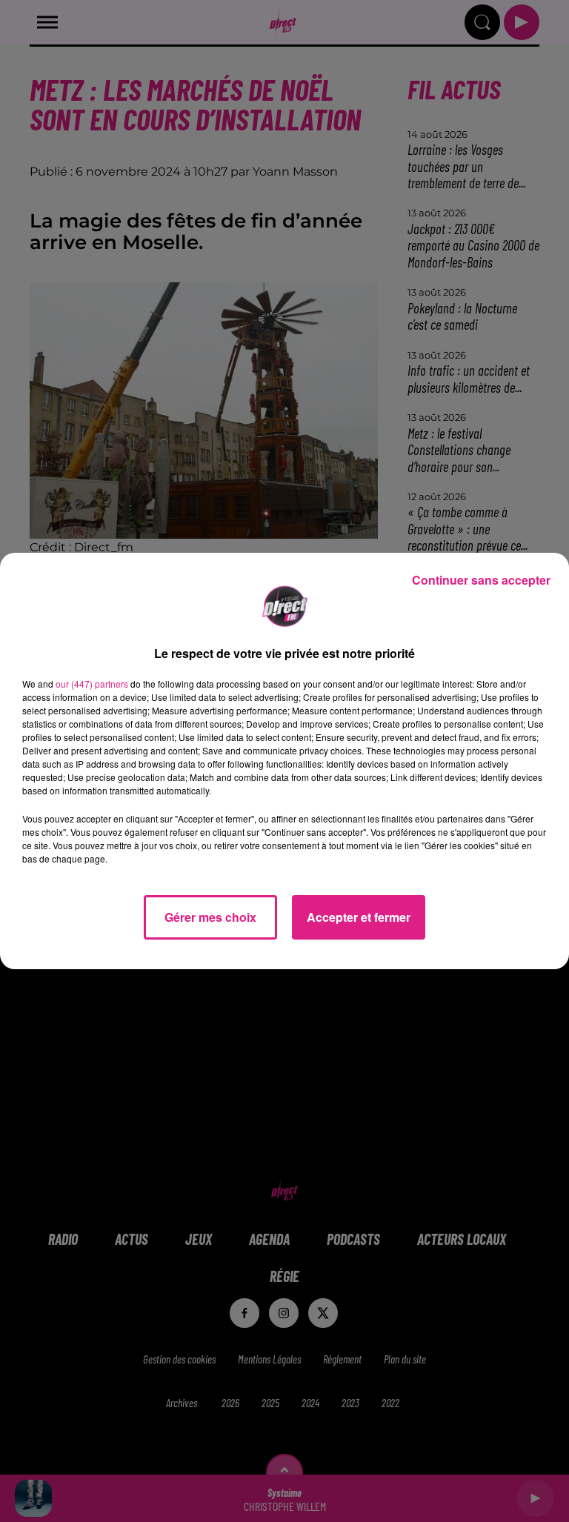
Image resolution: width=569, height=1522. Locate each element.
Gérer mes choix (210, 917)
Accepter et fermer (358, 917)
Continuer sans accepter (481, 579)
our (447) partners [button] (92, 683)
